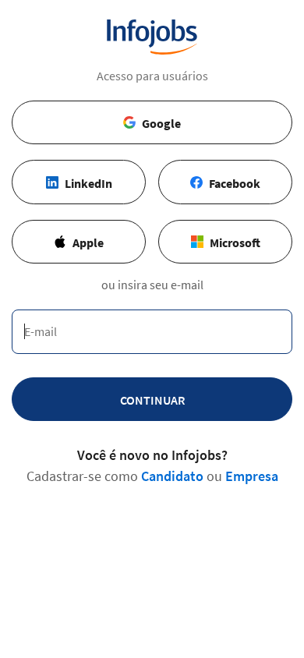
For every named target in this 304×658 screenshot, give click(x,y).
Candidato (172, 476)
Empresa (251, 476)
